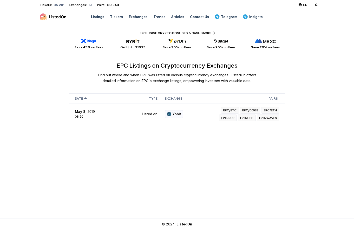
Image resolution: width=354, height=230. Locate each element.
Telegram (229, 17)
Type (153, 98)
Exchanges (138, 17)
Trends (159, 17)
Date (79, 98)
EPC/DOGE (250, 110)
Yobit (176, 114)
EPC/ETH (270, 110)
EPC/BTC (230, 110)
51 (90, 5)
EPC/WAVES (268, 118)
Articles (177, 17)
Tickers (116, 17)
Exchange (173, 98)
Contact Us (199, 17)
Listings (97, 17)
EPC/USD (247, 118)
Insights (256, 17)
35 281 (59, 5)
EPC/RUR (228, 118)
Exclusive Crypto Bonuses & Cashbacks (175, 33)
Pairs (273, 98)
